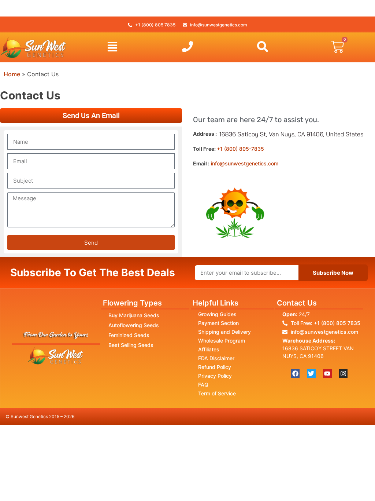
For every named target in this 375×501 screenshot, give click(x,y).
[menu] (112, 46)
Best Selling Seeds (130, 345)
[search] (262, 46)
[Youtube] (327, 373)
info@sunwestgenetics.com (244, 163)
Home (12, 74)
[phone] (187, 46)
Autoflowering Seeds (133, 325)
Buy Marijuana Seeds (133, 315)
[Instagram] (343, 373)
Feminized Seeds (128, 335)
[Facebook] (295, 373)
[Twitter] (311, 373)
